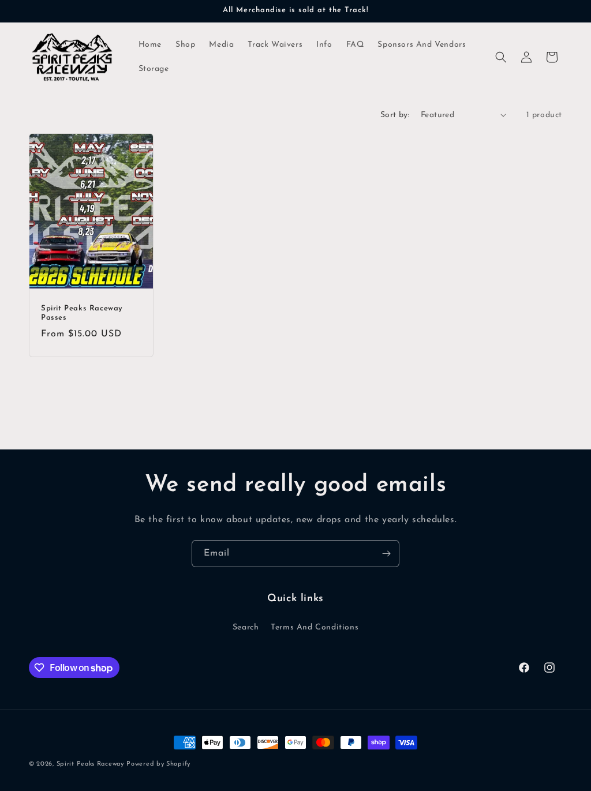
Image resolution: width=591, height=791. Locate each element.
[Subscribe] (386, 553)
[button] (501, 57)
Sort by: (394, 115)
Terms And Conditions (314, 627)
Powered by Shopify (158, 764)
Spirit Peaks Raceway (90, 764)
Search (246, 627)
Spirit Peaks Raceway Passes (82, 312)
